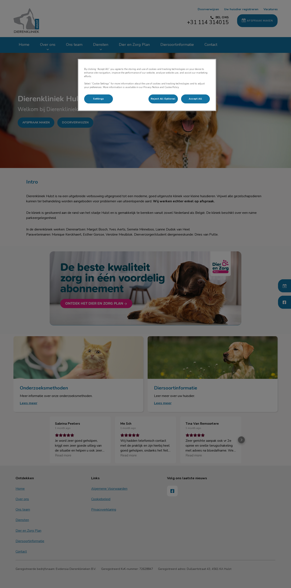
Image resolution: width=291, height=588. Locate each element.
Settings (98, 98)
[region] (147, 85)
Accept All (195, 98)
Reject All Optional (163, 98)
